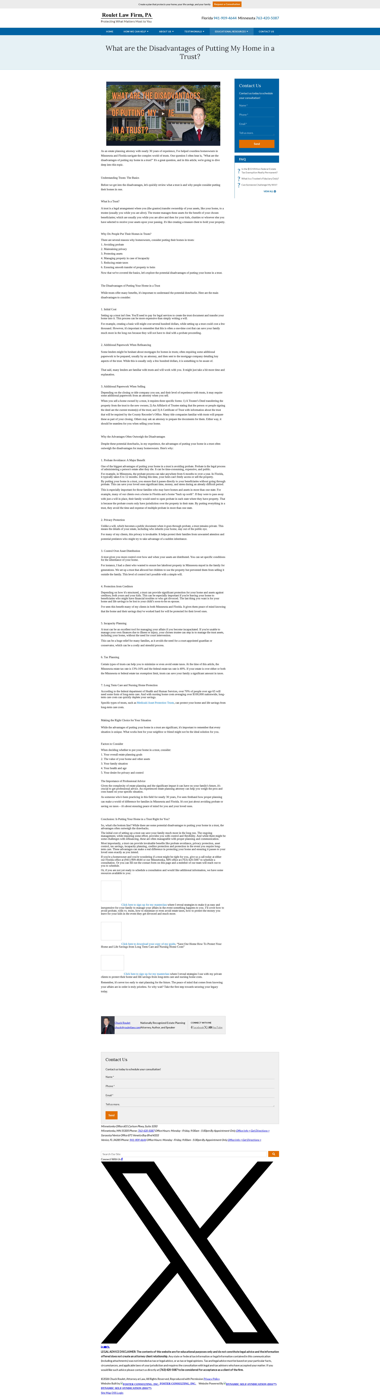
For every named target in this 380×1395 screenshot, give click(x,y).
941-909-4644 (225, 18)
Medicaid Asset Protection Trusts (155, 702)
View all (268, 191)
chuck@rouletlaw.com (127, 1027)
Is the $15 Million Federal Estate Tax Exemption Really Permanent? (258, 170)
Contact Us (266, 31)
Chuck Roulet (122, 1022)
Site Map (106, 1392)
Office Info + (243, 1130)
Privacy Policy (212, 1378)
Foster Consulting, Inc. (177, 1383)
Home (109, 31)
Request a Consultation (227, 4)
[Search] (273, 1154)
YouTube (217, 1027)
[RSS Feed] (108, 1347)
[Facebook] (122, 1159)
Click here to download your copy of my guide (148, 943)
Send (257, 143)
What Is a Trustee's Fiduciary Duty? (259, 179)
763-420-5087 (267, 18)
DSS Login (117, 1392)
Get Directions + (259, 1130)
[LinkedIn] (102, 1347)
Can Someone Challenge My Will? (258, 185)
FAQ (242, 159)
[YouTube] (105, 1347)
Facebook (198, 1027)
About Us (165, 31)
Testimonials (193, 31)
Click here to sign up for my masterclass (144, 904)
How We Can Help (135, 31)
